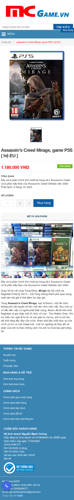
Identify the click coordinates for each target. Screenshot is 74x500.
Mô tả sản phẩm (37, 216)
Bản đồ (7, 458)
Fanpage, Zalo (10, 365)
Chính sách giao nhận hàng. (17, 397)
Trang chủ (6, 41)
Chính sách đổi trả (12, 413)
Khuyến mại (9, 354)
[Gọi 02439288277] (6, 486)
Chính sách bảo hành (14, 408)
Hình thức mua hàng (13, 378)
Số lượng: (7, 195)
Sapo (20, 495)
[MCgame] (37, 12)
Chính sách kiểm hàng (14, 402)
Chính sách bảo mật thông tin (18, 418)
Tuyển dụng (9, 360)
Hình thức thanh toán (14, 384)
